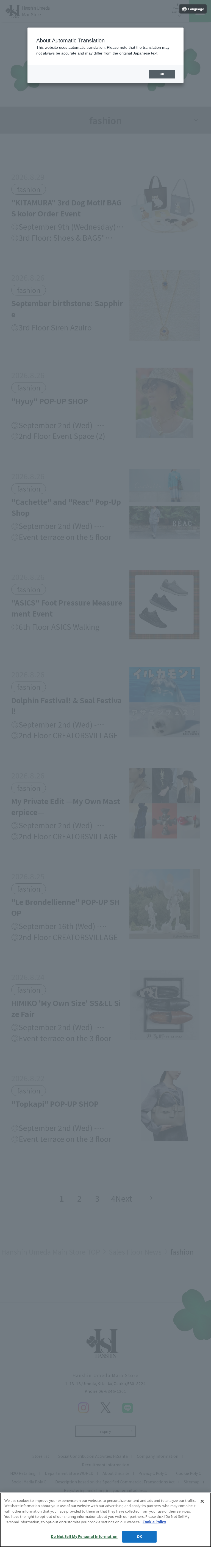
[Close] (202, 1501)
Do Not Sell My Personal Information (84, 1536)
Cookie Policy (154, 1521)
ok (162, 74)
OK (139, 1536)
